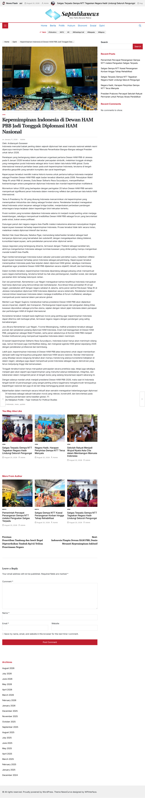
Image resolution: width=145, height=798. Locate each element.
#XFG (62, 32)
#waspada (91, 32)
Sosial (93, 25)
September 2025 (10, 727)
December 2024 (10, 775)
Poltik (62, 25)
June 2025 (7, 743)
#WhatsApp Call (78, 32)
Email (5, 623)
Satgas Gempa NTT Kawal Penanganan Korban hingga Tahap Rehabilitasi (49, 515)
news (17, 404)
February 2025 (9, 764)
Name (5, 613)
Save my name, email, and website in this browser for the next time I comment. (41, 634)
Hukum (71, 25)
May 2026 (7, 684)
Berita (53, 25)
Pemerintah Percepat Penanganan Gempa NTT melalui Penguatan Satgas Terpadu (16, 516)
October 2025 (9, 721)
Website (55, 623)
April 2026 (7, 689)
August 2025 (8, 732)
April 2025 (7, 754)
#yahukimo (52, 32)
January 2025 (8, 770)
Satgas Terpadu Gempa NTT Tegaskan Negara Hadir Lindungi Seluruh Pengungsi (71, 3)
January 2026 (8, 705)
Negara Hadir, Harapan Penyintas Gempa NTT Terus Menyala (50, 450)
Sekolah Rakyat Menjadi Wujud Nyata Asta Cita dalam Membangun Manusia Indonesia (82, 451)
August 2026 (8, 668)
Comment (7, 581)
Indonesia (9, 404)
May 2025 (7, 748)
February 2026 (9, 700)
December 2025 (10, 711)
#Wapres (101, 32)
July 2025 (7, 737)
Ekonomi (82, 25)
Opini (102, 25)
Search (104, 42)
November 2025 (10, 716)
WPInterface (90, 792)
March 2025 (8, 759)
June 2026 (7, 679)
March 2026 (8, 695)
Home (44, 25)
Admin (21, 3)
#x (68, 32)
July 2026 (7, 673)
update (22, 404)
